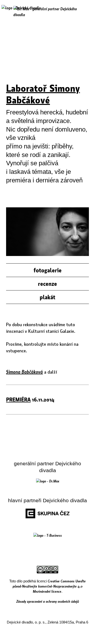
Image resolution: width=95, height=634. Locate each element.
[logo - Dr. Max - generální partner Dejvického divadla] (47, 12)
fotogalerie (48, 270)
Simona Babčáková (24, 371)
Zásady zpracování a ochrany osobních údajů (47, 601)
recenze (47, 284)
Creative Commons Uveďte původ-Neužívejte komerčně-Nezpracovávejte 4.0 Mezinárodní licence (49, 586)
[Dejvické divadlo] (21, 11)
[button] (86, 11)
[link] (47, 480)
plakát (47, 297)
